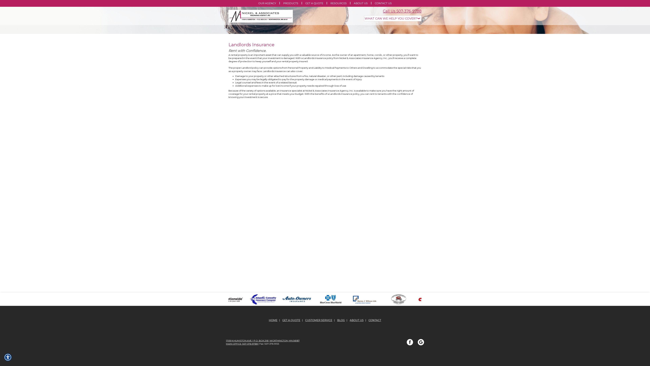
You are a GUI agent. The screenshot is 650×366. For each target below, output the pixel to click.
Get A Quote (291, 354)
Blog (341, 354)
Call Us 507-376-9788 (402, 11)
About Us (357, 354)
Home (273, 354)
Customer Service (318, 354)
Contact (375, 354)
